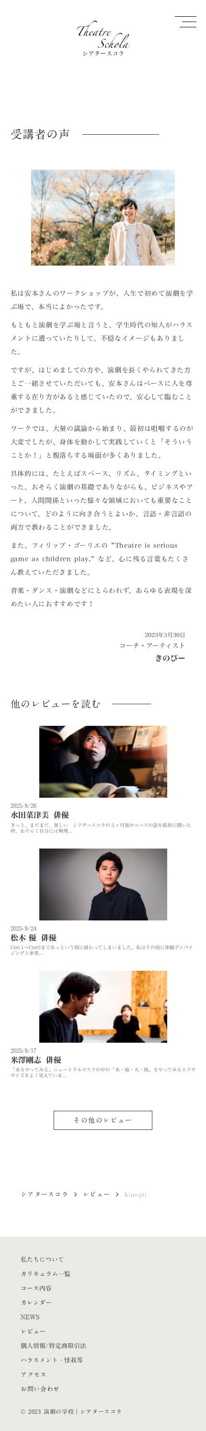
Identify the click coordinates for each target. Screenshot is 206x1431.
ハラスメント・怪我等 (52, 1360)
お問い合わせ (40, 1389)
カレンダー (36, 1302)
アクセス (34, 1374)
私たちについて (42, 1259)
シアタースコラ (45, 1194)
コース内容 (36, 1288)
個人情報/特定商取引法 (53, 1345)
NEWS (30, 1317)
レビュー (96, 1194)
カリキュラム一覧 (45, 1274)
